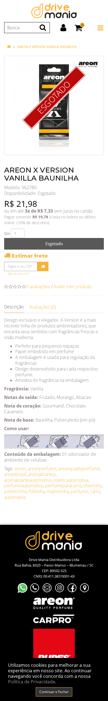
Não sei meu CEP (18, 274)
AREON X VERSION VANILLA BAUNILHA (47, 46)
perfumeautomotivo (23, 486)
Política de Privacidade (31, 682)
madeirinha (58, 491)
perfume (79, 491)
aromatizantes (42, 474)
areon (20, 468)
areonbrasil (15, 474)
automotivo (15, 497)
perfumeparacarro (63, 486)
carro (95, 491)
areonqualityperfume (79, 468)
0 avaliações (38, 287)
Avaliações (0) (42, 307)
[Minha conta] (63, 27)
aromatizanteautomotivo (28, 480)
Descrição (14, 307)
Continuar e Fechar (54, 691)
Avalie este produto (72, 287)
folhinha (37, 491)
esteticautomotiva (70, 480)
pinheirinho (15, 491)
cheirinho (92, 486)
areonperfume (42, 468)
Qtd (7, 233)
